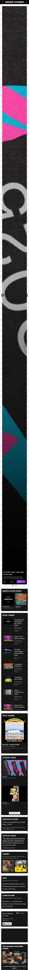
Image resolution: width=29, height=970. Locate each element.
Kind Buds (23, 903)
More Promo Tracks (14, 813)
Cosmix (20, 901)
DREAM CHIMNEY (14, 2)
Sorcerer (22, 883)
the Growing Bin (14, 886)
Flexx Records (11, 888)
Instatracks (5, 903)
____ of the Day (14, 901)
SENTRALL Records (15, 883)
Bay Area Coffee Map (7, 906)
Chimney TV (11, 903)
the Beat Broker (6, 886)
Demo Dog (17, 903)
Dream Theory (6, 901)
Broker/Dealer (5, 883)
